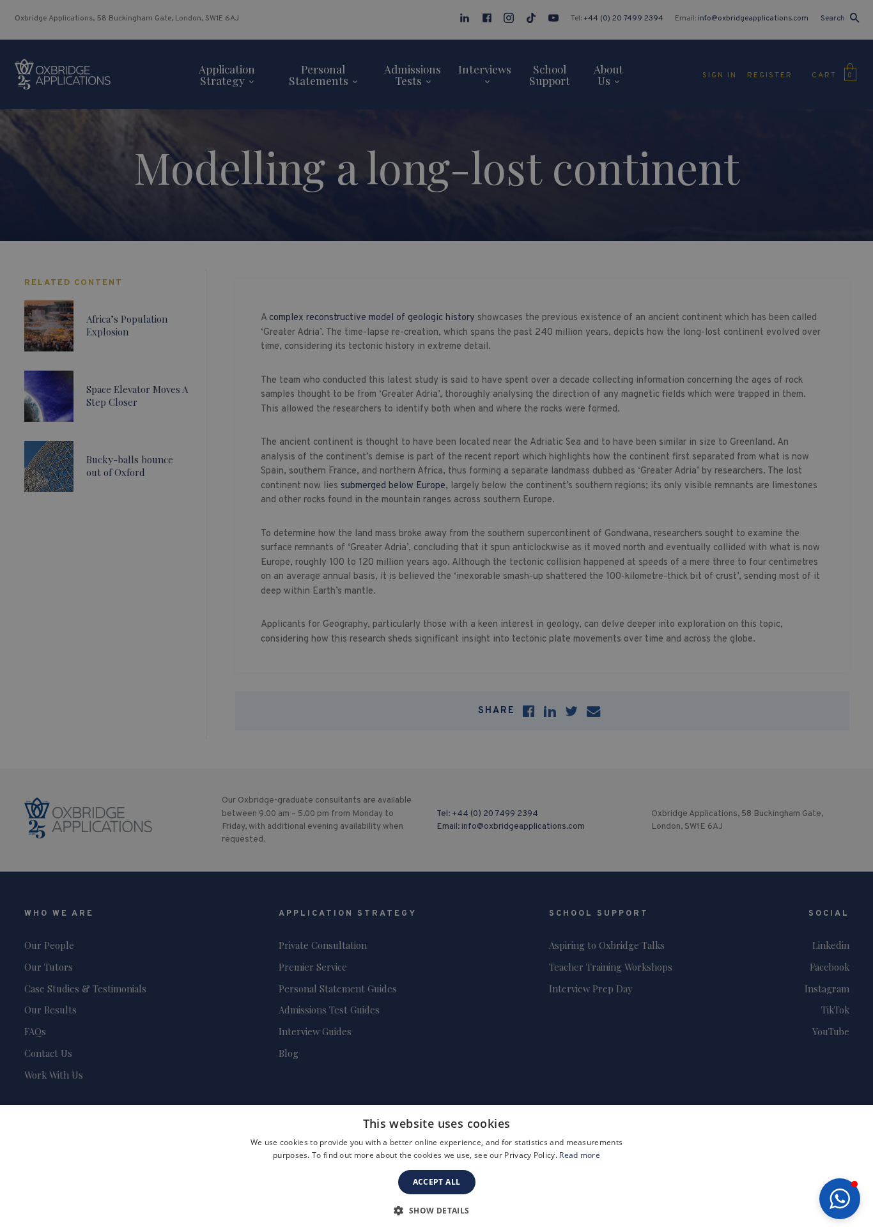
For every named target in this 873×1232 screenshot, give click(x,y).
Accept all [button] (437, 1181)
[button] (839, 1198)
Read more (579, 1155)
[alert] (436, 616)
